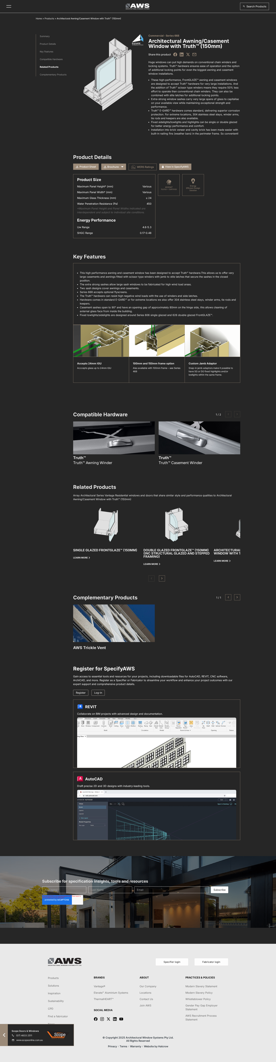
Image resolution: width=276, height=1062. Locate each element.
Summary (45, 36)
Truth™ (79, 458)
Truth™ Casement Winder (180, 463)
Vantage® (99, 986)
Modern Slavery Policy (199, 992)
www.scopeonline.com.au (29, 1040)
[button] (254, 6)
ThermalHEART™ (104, 999)
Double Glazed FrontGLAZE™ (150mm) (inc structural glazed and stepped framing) (176, 553)
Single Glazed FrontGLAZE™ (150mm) (105, 550)
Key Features (46, 51)
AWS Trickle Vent (89, 647)
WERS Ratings (145, 167)
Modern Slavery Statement (201, 986)
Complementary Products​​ (53, 74)
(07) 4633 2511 (24, 1035)
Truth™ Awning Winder (92, 463)
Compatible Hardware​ (51, 59)
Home (39, 18)
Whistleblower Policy (198, 999)
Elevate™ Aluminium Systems (111, 992)
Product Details (48, 43)
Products (49, 18)
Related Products (49, 66)
